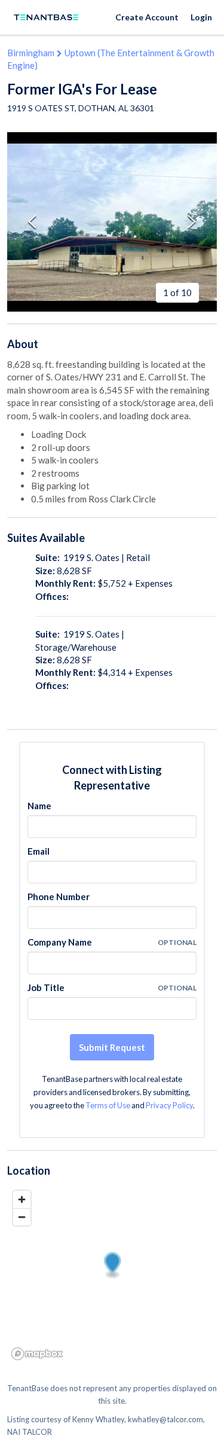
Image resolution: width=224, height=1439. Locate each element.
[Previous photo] (32, 222)
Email (38, 851)
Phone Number (58, 896)
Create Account (147, 17)
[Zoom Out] (21, 1216)
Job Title (46, 987)
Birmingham (30, 52)
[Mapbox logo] (37, 1354)
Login (201, 17)
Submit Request (112, 1047)
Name (39, 805)
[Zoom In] (21, 1199)
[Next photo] (192, 222)
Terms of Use (107, 1105)
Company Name (59, 942)
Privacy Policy (169, 1105)
